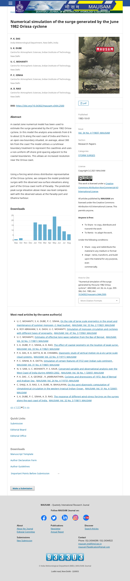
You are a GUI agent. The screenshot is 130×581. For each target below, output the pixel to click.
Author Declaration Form (23, 460)
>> (28, 407)
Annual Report (57, 532)
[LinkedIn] (64, 520)
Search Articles (92, 529)
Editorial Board (18, 429)
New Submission (24, 540)
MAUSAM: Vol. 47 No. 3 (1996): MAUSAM (75, 333)
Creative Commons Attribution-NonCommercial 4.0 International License (98, 187)
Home (13, 12)
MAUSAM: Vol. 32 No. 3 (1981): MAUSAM (70, 400)
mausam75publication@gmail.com (94, 547)
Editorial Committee (26, 532)
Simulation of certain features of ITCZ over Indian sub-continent (78, 360)
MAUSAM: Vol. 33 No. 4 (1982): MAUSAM (38, 348)
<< (11, 407)
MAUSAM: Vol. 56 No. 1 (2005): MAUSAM (82, 372)
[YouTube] (86, 520)
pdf (84, 103)
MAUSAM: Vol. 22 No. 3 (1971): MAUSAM (55, 356)
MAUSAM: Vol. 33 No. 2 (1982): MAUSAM (93, 325)
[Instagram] (75, 520)
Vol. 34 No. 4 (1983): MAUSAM (46, 12)
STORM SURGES (86, 155)
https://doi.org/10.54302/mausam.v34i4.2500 (40, 105)
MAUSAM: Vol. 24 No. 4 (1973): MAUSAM (57, 380)
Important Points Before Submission (30, 473)
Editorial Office (18, 435)
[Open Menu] (10, 3)
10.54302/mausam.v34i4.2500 (92, 294)
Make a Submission (22, 488)
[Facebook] (44, 520)
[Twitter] (54, 520)
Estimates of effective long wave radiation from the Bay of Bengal (70, 337)
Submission (16, 423)
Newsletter (55, 529)
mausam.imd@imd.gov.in (90, 544)
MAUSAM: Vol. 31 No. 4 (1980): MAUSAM (38, 364)
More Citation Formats (91, 300)
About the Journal (25, 529)
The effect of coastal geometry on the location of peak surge (86, 344)
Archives (24, 12)
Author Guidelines (20, 466)
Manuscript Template (21, 454)
